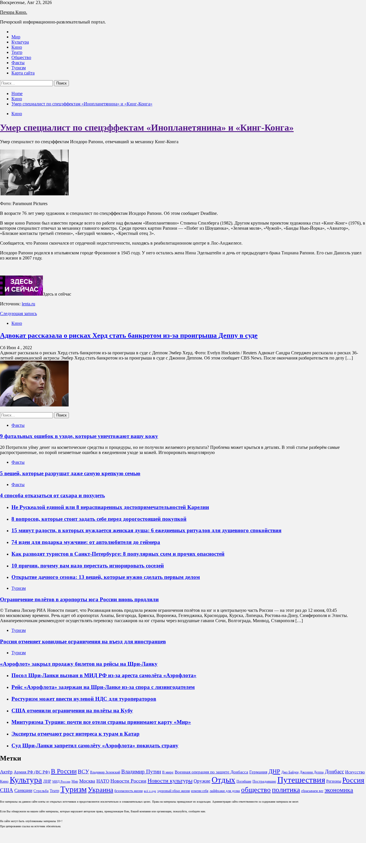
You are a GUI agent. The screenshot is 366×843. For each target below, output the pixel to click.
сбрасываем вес (312, 791)
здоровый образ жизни (173, 791)
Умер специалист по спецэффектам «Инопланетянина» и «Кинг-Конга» (147, 127)
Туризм (18, 67)
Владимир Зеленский (105, 772)
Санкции (23, 790)
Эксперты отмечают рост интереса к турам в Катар (75, 734)
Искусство (355, 772)
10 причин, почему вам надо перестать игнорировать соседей (87, 566)
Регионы (333, 781)
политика (286, 789)
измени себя (199, 791)
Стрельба (41, 791)
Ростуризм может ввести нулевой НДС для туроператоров (83, 699)
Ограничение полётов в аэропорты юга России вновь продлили (79, 599)
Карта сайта (23, 72)
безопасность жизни (128, 791)
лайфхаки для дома (225, 791)
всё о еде (150, 791)
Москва (87, 781)
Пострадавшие (264, 781)
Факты (18, 62)
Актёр (6, 772)
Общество (21, 57)
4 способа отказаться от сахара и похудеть (52, 495)
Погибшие (243, 781)
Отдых (223, 779)
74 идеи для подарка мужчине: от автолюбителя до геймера (85, 542)
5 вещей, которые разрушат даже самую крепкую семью (70, 473)
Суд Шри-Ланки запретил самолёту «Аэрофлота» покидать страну (94, 745)
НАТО (102, 781)
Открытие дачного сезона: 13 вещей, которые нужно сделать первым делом (105, 577)
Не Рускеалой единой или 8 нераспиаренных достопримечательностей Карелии (110, 507)
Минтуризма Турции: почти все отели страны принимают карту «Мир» (101, 722)
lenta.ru (28, 303)
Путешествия (301, 779)
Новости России (128, 781)
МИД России (61, 781)
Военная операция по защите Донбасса (211, 772)
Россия (353, 780)
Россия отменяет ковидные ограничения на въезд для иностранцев (83, 641)
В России (64, 771)
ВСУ (83, 772)
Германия (258, 772)
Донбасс (334, 772)
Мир (15, 36)
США (6, 790)
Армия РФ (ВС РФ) (32, 772)
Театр (16, 52)
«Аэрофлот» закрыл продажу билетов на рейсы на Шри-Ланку (79, 664)
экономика (339, 790)
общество (256, 789)
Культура (20, 42)
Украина (100, 789)
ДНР (274, 771)
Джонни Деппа (312, 772)
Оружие (202, 781)
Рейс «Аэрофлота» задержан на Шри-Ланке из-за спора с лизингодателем (103, 687)
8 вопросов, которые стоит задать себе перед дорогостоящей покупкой (98, 519)
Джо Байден (290, 772)
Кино (16, 47)
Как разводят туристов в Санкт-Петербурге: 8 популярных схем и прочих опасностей (117, 554)
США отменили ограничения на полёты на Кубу (72, 711)
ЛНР (47, 781)
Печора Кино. (13, 12)
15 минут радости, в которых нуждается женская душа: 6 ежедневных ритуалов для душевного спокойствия (146, 530)
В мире (168, 772)
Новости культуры (170, 780)
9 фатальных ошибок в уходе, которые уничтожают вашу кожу (79, 436)
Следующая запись (18, 313)
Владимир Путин (141, 772)
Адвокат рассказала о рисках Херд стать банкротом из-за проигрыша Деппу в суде (129, 335)
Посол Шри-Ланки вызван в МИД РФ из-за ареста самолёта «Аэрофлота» (103, 675)
